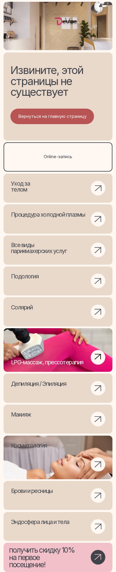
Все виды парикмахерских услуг (39, 248)
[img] (58, 457)
